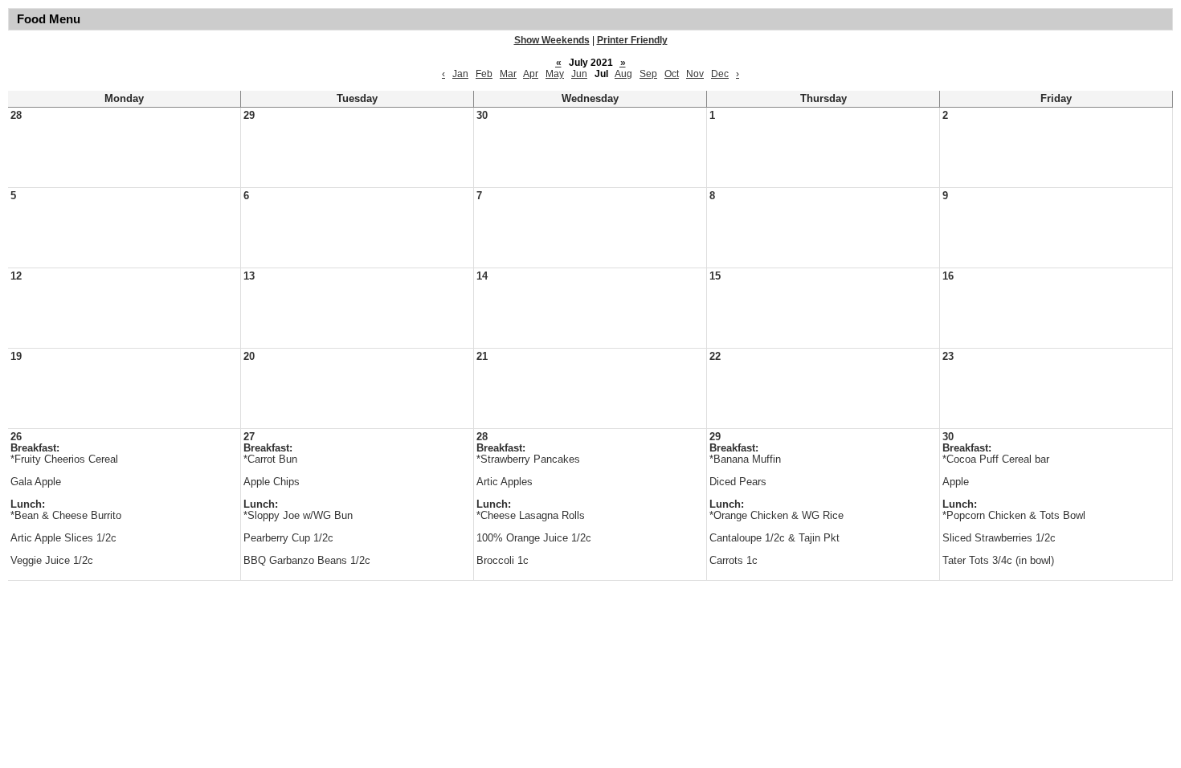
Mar (508, 74)
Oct (671, 74)
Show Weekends (552, 40)
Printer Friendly (632, 40)
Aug (623, 74)
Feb (484, 74)
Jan (460, 74)
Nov (695, 74)
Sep (648, 74)
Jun (579, 74)
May (555, 74)
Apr (530, 74)
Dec (720, 74)
